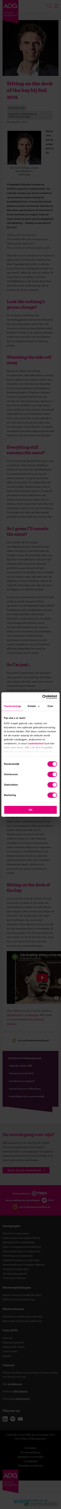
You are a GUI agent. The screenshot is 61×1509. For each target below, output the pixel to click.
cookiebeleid (36, 743)
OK (31, 809)
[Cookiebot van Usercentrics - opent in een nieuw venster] (43, 697)
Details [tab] (32, 706)
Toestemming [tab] (12, 706)
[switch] (52, 774)
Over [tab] (50, 706)
